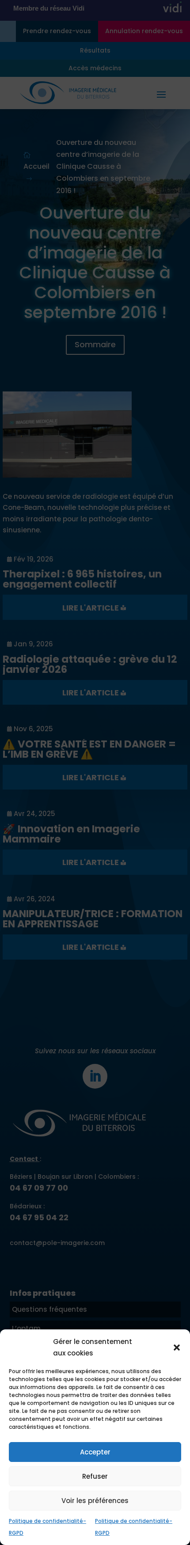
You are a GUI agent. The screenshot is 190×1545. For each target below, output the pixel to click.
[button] (176, 1347)
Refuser (95, 1476)
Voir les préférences (95, 1500)
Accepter (95, 1452)
